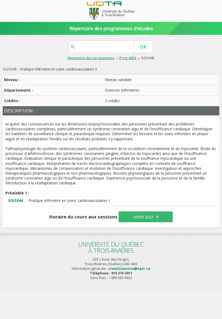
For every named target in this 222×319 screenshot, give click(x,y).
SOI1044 (15, 200)
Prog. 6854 (127, 57)
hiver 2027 (143, 217)
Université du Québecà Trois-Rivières (111, 247)
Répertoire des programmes (91, 57)
